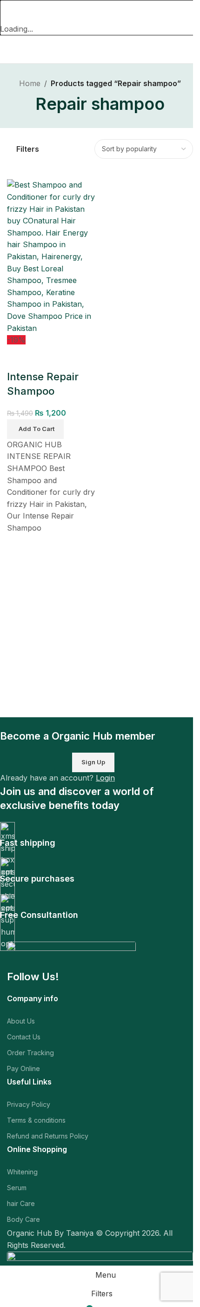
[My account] (189, 49)
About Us (21, 1021)
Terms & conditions (36, 1120)
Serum (17, 1188)
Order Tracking (30, 1053)
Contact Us (23, 1037)
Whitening (22, 1172)
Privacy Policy (28, 1104)
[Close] (11, 11)
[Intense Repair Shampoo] (52, 256)
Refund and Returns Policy (47, 1136)
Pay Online (23, 1068)
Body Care (23, 1219)
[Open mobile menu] (10, 49)
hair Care (21, 1203)
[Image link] (71, 955)
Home (29, 83)
